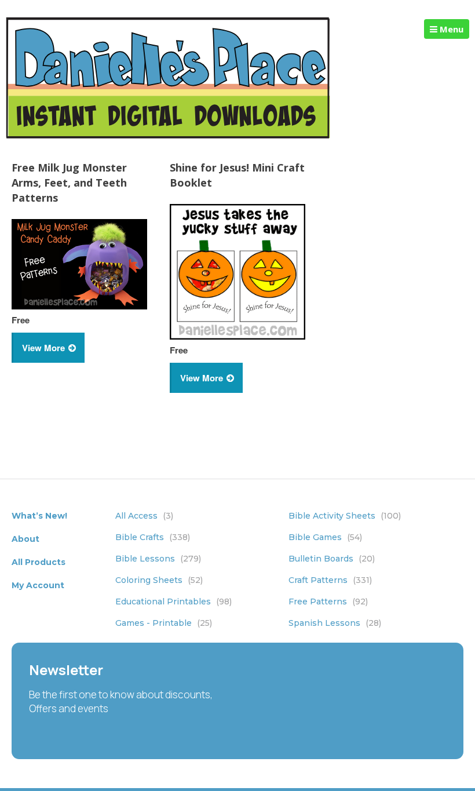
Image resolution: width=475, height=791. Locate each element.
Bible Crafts (152, 537)
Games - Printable (163, 623)
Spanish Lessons (334, 623)
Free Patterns (328, 601)
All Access (144, 516)
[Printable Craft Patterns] (168, 135)
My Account (38, 585)
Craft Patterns (330, 580)
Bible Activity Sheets (344, 516)
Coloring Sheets (159, 580)
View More (43, 347)
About (25, 539)
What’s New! (39, 516)
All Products (38, 562)
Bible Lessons (158, 558)
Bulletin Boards (331, 558)
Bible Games (325, 537)
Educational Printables (173, 601)
